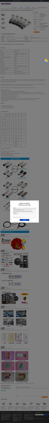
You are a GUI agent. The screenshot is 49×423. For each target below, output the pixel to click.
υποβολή (24, 219)
